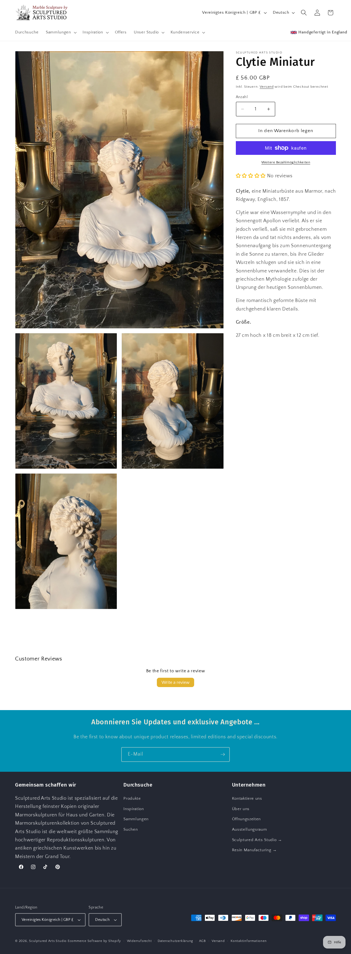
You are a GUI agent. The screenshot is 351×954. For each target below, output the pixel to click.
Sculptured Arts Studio (48, 941)
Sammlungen (136, 819)
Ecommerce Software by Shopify (94, 941)
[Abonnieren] (222, 754)
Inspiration (133, 809)
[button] (60, 32)
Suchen (130, 829)
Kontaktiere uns (247, 798)
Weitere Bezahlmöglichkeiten (285, 162)
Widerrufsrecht (139, 941)
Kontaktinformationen (249, 941)
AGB (202, 941)
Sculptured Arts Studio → (257, 840)
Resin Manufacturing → (254, 850)
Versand (266, 87)
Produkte (132, 798)
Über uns (241, 809)
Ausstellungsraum (249, 829)
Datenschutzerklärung (175, 941)
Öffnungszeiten (246, 819)
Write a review (175, 682)
